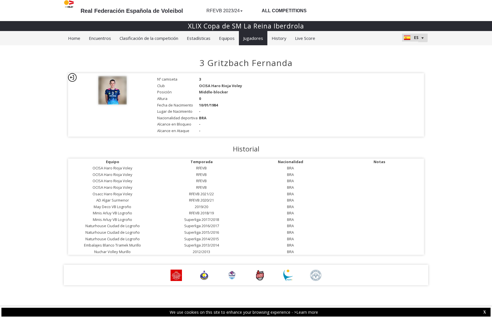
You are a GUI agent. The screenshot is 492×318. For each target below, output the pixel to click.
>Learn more (306, 312)
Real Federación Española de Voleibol (132, 11)
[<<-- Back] (72, 77)
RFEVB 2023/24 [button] (223, 10)
